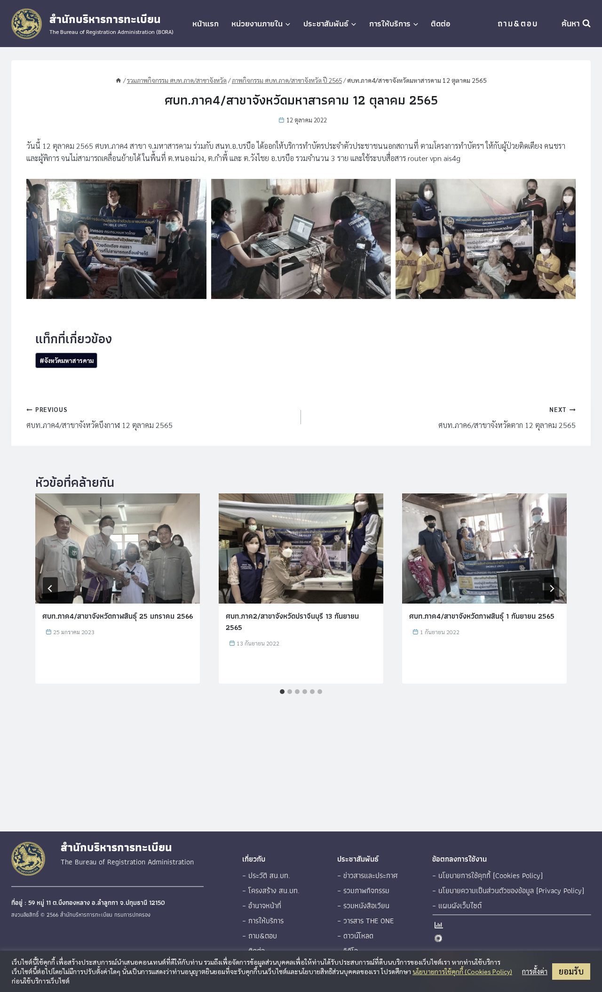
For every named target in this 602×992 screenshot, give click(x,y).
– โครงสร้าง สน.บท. (271, 890)
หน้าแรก (205, 23)
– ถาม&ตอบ (259, 936)
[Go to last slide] (50, 588)
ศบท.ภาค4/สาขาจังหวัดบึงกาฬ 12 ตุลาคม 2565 (99, 417)
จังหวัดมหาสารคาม (67, 360)
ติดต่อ (441, 23)
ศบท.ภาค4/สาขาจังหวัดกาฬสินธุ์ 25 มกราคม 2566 (117, 616)
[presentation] (117, 548)
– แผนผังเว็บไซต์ (457, 905)
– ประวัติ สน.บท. (266, 875)
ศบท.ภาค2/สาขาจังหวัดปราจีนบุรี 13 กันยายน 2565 (292, 621)
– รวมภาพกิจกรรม (363, 890)
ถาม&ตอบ (518, 23)
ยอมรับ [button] (571, 971)
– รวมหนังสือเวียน (363, 905)
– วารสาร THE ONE (365, 921)
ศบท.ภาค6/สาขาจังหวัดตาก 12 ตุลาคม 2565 (507, 417)
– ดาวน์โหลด (355, 936)
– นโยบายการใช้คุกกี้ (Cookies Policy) (487, 875)
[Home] (118, 80)
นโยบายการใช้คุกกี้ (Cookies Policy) (462, 971)
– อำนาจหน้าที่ (261, 905)
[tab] (282, 691)
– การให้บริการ (263, 921)
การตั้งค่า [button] (534, 971)
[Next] (551, 588)
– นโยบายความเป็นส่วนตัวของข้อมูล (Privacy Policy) (508, 890)
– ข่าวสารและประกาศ (367, 875)
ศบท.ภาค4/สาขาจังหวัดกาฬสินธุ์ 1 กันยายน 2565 (481, 616)
